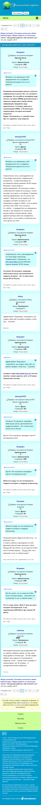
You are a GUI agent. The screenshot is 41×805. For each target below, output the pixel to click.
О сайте (20, 728)
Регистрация (17, 13)
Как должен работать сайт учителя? (20, 38)
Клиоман (20, 501)
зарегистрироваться (23, 703)
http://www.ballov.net (13, 262)
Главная (20, 714)
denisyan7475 (20, 137)
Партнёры (20, 718)
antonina (20, 630)
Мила (20, 296)
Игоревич (20, 52)
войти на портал (15, 705)
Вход (26, 13)
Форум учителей (7, 33)
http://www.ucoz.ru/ (23, 373)
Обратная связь (20, 723)
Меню (5, 18)
